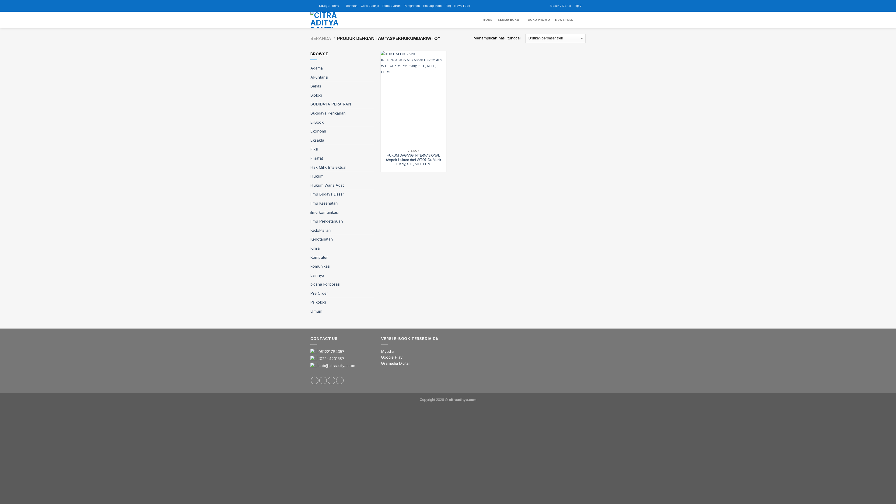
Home (488, 19)
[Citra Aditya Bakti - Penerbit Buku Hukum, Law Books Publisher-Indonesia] (333, 20)
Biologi (316, 95)
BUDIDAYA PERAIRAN (330, 104)
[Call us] (340, 380)
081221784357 (331, 351)
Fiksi (314, 149)
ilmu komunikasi (324, 212)
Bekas (315, 86)
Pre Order (319, 293)
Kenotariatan (321, 239)
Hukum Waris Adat (327, 185)
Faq (448, 5)
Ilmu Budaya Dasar (327, 194)
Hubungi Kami (432, 5)
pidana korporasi (325, 284)
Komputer (319, 257)
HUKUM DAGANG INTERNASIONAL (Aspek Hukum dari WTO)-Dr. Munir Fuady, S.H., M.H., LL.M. (413, 159)
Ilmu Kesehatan (324, 203)
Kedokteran (320, 230)
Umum (316, 311)
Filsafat (316, 158)
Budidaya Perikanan (328, 113)
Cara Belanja (370, 5)
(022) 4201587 (331, 358)
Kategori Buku (329, 5)
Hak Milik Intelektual (328, 167)
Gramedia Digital (395, 363)
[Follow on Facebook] (314, 380)
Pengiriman (412, 5)
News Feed (462, 5)
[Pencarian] (584, 19)
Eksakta (317, 140)
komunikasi (320, 266)
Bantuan (351, 5)
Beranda (320, 38)
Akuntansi (319, 77)
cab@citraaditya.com (336, 365)
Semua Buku (508, 19)
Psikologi (318, 302)
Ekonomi (318, 131)
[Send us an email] (331, 380)
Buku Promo (539, 19)
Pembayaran (391, 5)
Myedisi (387, 351)
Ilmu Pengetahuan (326, 221)
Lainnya (317, 275)
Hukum (316, 176)
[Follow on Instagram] (323, 380)
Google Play (391, 357)
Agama (316, 68)
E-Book (317, 122)
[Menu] (313, 5)
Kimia (315, 248)
